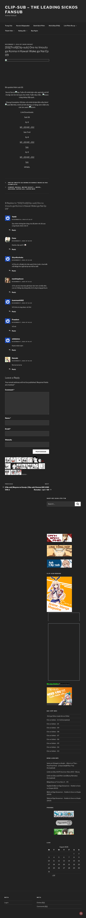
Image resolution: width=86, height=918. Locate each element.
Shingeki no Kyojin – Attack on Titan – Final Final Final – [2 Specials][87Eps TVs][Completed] (62, 765)
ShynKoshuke (17, 257)
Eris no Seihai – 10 (53, 724)
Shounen (11, 189)
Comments (42, 906)
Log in (6, 902)
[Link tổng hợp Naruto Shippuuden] (59, 556)
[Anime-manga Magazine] (59, 611)
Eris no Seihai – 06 (53, 739)
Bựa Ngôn (34, 31)
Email (8, 429)
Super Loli (20, 189)
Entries (41, 902)
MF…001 (23, 127)
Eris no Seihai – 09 (53, 728)
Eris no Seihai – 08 (53, 732)
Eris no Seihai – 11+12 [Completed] (58, 720)
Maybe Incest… (28, 187)
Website (8, 440)
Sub (27, 147)
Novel (38, 187)
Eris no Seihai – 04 (53, 747)
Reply (14, 230)
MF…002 (30, 127)
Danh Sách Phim (39, 25)
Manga (18, 187)
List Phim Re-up (69, 25)
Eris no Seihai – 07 (53, 735)
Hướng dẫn (22, 31)
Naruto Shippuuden (22, 25)
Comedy (11, 187)
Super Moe (30, 189)
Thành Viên (9, 31)
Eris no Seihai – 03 (53, 751)
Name (8, 418)
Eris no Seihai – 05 (53, 743)
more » (24, 474)
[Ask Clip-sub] (59, 567)
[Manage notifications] (81, 913)
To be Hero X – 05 (62, 782)
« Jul (53, 875)
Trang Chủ (8, 25)
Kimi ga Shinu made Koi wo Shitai (58, 716)
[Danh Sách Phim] (59, 541)
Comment (9, 390)
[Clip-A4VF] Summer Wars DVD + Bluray (66, 772)
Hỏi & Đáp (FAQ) (54, 25)
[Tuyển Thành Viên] (59, 704)
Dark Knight (28, 44)
